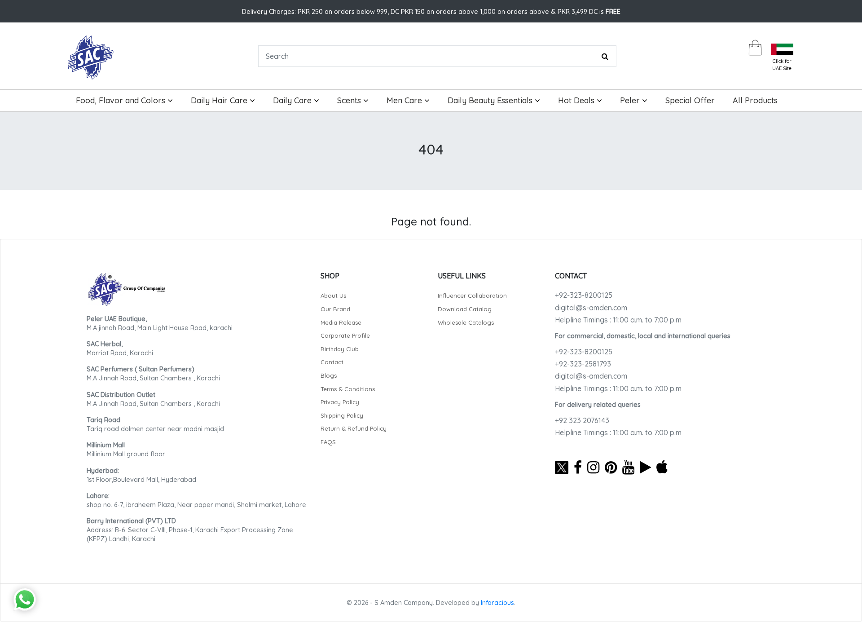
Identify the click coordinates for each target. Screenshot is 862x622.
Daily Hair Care (220, 100)
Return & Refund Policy (354, 428)
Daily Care (293, 100)
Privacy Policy (340, 402)
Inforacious (497, 603)
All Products (755, 100)
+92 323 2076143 (582, 420)
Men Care (405, 100)
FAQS (328, 442)
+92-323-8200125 (583, 295)
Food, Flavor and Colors (121, 100)
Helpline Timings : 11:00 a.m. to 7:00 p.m (618, 319)
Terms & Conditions (348, 389)
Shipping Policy (342, 415)
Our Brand (335, 309)
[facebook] (578, 467)
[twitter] (561, 467)
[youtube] (628, 467)
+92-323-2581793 (583, 363)
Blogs (329, 375)
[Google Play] (645, 467)
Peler (631, 100)
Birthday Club (340, 349)
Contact (332, 362)
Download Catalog (465, 309)
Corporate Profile (345, 335)
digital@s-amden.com (591, 307)
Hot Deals (577, 100)
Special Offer (690, 100)
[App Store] (662, 467)
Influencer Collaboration (472, 295)
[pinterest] (611, 467)
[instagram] (593, 467)
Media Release (341, 322)
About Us (333, 295)
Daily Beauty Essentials (491, 100)
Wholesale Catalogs (466, 322)
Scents (350, 100)
